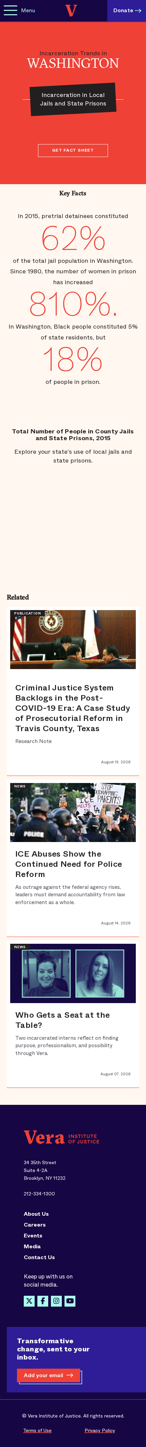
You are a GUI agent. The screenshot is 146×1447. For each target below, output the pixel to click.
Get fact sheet (73, 150)
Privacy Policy (100, 1430)
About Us (36, 1214)
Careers (35, 1225)
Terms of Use (37, 1430)
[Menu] (10, 10)
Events (33, 1235)
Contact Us (39, 1257)
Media (32, 1246)
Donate (123, 10)
